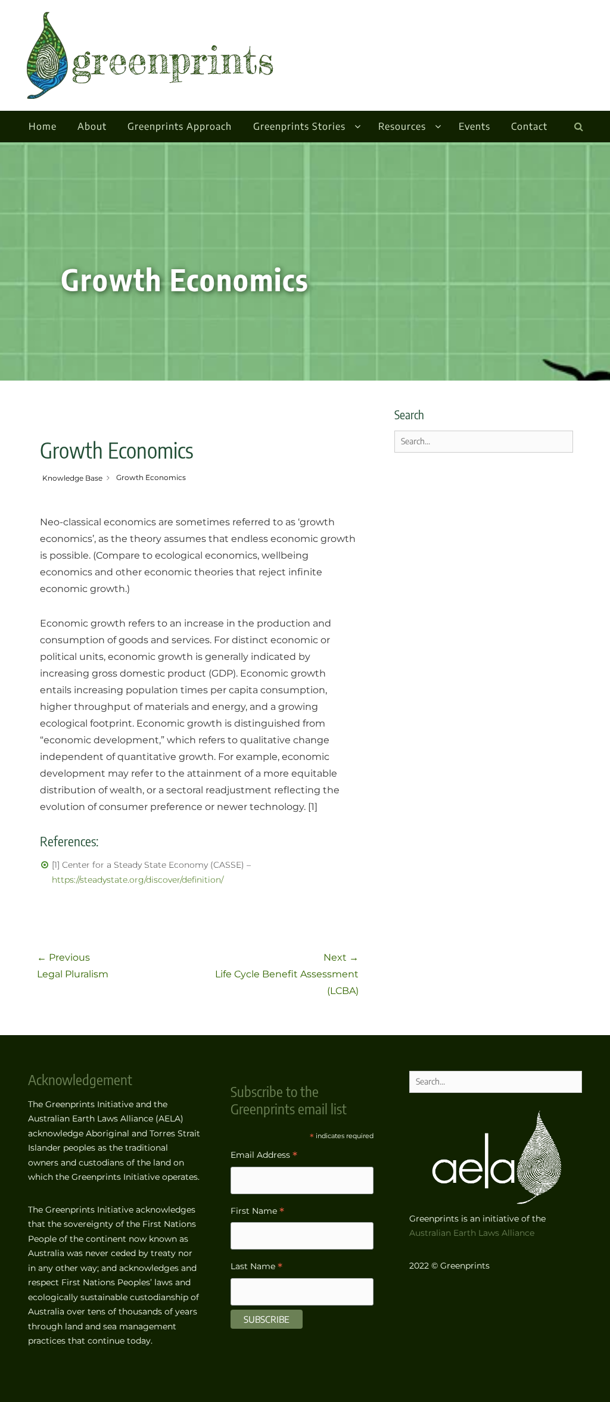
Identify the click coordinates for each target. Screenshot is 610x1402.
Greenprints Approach (179, 126)
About (92, 126)
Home (43, 126)
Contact (529, 126)
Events (474, 126)
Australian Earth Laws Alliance (471, 1232)
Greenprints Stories (299, 126)
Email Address (264, 1156)
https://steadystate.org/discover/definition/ (137, 879)
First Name (257, 1212)
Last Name (256, 1267)
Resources (402, 126)
